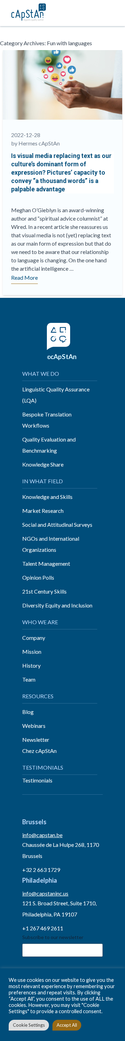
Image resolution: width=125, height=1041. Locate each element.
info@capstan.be (42, 835)
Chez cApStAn (39, 750)
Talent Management (46, 563)
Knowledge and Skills (47, 496)
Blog (28, 711)
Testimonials (37, 780)
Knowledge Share (43, 464)
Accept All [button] (67, 1025)
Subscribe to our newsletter (52, 937)
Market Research (43, 510)
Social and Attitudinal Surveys (57, 524)
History (31, 665)
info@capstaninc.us (45, 893)
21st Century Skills (44, 591)
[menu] (112, 13)
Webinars (33, 725)
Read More (24, 277)
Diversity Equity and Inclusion (57, 605)
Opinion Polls (38, 577)
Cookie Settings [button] (29, 1025)
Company (33, 637)
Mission (31, 651)
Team (28, 679)
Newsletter (35, 739)
